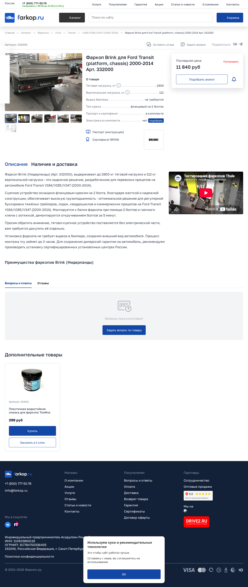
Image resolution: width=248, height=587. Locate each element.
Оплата (129, 487)
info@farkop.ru (16, 490)
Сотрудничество (196, 480)
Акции (69, 487)
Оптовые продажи (198, 487)
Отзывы (70, 499)
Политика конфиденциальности (29, 556)
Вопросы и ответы (138, 480)
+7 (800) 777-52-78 (34, 3)
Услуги (70, 493)
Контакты (72, 511)
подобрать (156, 120)
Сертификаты (134, 511)
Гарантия (131, 505)
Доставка (131, 493)
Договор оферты (137, 517)
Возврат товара (136, 499)
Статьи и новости (78, 505)
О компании (74, 480)
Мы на (188, 506)
